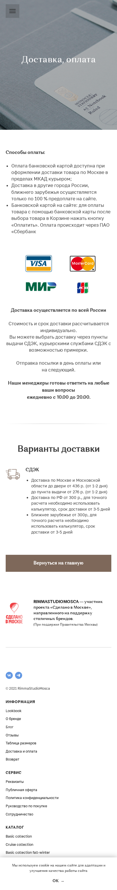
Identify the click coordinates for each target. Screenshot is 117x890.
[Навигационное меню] (12, 11)
